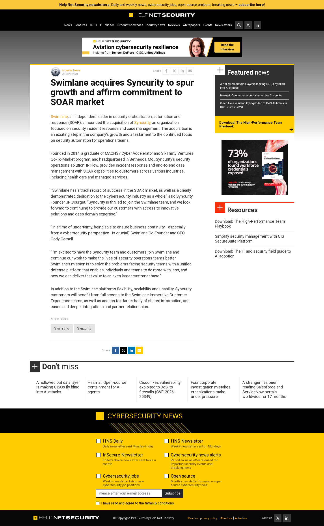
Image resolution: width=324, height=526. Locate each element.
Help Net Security (162, 518)
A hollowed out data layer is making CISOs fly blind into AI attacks (58, 387)
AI (100, 25)
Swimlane (59, 116)
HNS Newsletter (187, 441)
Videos (110, 25)
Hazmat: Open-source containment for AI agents (251, 95)
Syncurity (142, 122)
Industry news (155, 25)
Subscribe (173, 493)
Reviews (174, 25)
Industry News (71, 70)
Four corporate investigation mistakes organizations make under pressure (211, 389)
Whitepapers (191, 25)
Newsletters (223, 25)
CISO (93, 25)
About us (226, 518)
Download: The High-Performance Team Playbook (250, 125)
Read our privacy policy (203, 518)
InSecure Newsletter (123, 455)
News (68, 25)
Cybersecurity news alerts (196, 455)
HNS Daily (113, 441)
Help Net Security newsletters (84, 5)
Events (207, 25)
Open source (183, 476)
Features (81, 25)
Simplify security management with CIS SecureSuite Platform (249, 238)
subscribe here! (251, 5)
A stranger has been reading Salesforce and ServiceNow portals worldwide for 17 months (264, 389)
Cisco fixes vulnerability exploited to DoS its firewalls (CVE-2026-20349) (160, 389)
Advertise (241, 518)
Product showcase (130, 25)
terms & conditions (159, 503)
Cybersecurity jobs (121, 476)
